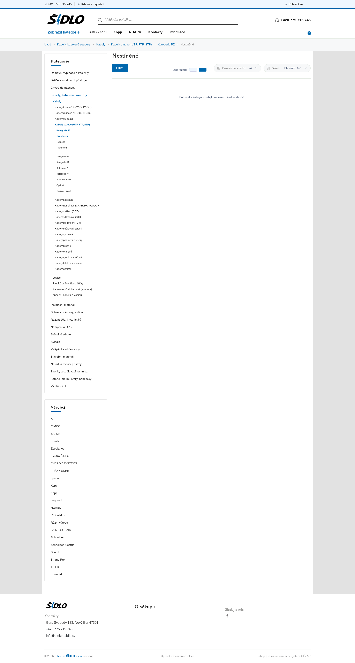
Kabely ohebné (63, 251)
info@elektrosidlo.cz (61, 636)
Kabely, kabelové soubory (73, 44)
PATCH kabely (63, 179)
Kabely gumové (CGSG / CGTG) (73, 113)
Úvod (47, 44)
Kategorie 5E (166, 44)
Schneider (57, 537)
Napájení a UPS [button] (61, 327)
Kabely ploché (63, 246)
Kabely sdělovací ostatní (68, 228)
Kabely (100, 44)
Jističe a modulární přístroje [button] (69, 80)
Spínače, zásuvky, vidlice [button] (67, 312)
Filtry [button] (119, 68)
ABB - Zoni (97, 32)
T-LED (55, 567)
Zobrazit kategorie (64, 32)
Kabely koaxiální (64, 199)
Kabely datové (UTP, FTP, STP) (131, 44)
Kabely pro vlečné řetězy (68, 240)
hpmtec (55, 478)
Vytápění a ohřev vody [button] (65, 349)
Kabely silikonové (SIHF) (68, 217)
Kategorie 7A (62, 174)
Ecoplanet (57, 448)
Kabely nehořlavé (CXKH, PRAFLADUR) (77, 205)
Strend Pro (58, 559)
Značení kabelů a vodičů (67, 295)
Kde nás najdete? (92, 4)
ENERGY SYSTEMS (64, 463)
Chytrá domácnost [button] (63, 87)
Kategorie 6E (62, 156)
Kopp (117, 32)
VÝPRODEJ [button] (58, 386)
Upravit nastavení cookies (177, 656)
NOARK (135, 32)
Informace (177, 32)
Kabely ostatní (63, 269)
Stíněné (61, 142)
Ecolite (55, 441)
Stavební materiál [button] (62, 356)
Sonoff (55, 552)
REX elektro (58, 515)
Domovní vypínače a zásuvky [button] (70, 72)
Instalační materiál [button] (63, 304)
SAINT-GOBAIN (61, 530)
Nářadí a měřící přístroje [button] (67, 364)
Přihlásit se (296, 4)
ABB (53, 419)
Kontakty (155, 32)
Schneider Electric (62, 544)
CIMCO (55, 426)
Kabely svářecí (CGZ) (67, 211)
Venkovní (62, 147)
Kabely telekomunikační (68, 263)
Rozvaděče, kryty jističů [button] (66, 319)
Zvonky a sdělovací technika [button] (69, 371)
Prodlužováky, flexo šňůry (68, 283)
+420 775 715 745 (60, 4)
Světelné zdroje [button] (61, 334)
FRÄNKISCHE (60, 470)
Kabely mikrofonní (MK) (68, 222)
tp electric (57, 574)
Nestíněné (187, 44)
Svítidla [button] (55, 341)
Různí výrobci (59, 522)
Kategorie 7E (62, 168)
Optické (60, 185)
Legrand (56, 500)
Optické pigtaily (64, 191)
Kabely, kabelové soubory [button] (69, 95)
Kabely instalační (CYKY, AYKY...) (73, 107)
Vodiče (57, 277)
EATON (55, 433)
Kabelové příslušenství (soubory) (72, 289)
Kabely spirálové (64, 234)
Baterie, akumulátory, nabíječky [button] (71, 378)
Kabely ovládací (64, 118)
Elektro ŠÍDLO (60, 456)
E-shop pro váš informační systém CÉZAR (283, 656)
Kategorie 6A (62, 162)
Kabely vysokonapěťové (68, 257)
